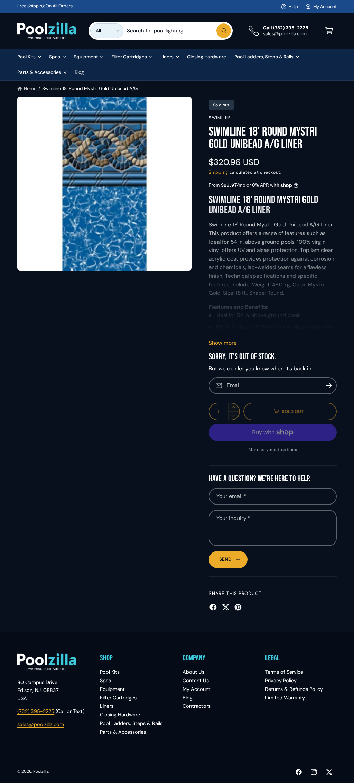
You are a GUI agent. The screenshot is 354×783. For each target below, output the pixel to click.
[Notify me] (329, 385)
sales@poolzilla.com (40, 724)
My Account (325, 6)
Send (225, 559)
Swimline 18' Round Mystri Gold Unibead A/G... (91, 88)
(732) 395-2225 (35, 711)
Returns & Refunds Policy (294, 689)
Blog (188, 698)
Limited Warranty (285, 698)
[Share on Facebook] (213, 607)
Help (293, 6)
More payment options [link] (273, 449)
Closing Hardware (120, 715)
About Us (193, 672)
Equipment (112, 689)
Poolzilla (40, 771)
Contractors (197, 706)
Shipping (218, 172)
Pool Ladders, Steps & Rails (131, 723)
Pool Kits (110, 672)
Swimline (220, 117)
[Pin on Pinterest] (238, 607)
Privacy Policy (281, 680)
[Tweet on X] (225, 607)
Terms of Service (284, 672)
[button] (329, 31)
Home (30, 88)
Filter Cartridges (118, 698)
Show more (223, 343)
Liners (106, 706)
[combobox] (179, 31)
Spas (105, 680)
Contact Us (196, 680)
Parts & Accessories (123, 732)
